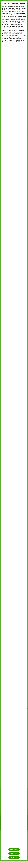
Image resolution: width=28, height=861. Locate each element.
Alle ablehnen (14, 857)
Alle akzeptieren (14, 849)
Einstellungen (14, 853)
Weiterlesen (5, 44)
